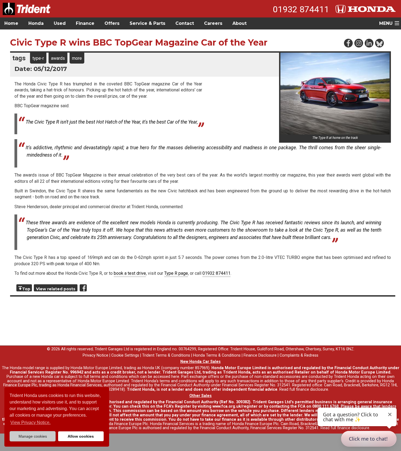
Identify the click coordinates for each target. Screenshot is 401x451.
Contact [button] (184, 23)
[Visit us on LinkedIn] (368, 42)
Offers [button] (111, 23)
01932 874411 (301, 9)
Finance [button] (85, 23)
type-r (38, 58)
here (175, 376)
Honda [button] (36, 23)
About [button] (239, 23)
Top (26, 288)
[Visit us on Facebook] (348, 42)
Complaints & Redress (299, 355)
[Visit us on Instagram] (358, 42)
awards (58, 58)
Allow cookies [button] (81, 436)
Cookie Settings (125, 355)
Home (11, 23)
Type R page (176, 273)
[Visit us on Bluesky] (379, 42)
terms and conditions (178, 381)
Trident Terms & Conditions (166, 355)
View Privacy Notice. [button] (30, 422)
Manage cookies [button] (33, 436)
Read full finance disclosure (303, 389)
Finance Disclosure (260, 355)
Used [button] (60, 23)
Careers (213, 23)
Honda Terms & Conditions (217, 355)
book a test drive (130, 273)
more (77, 58)
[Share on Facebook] (83, 287)
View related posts (55, 288)
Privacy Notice (95, 355)
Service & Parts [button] (147, 23)
